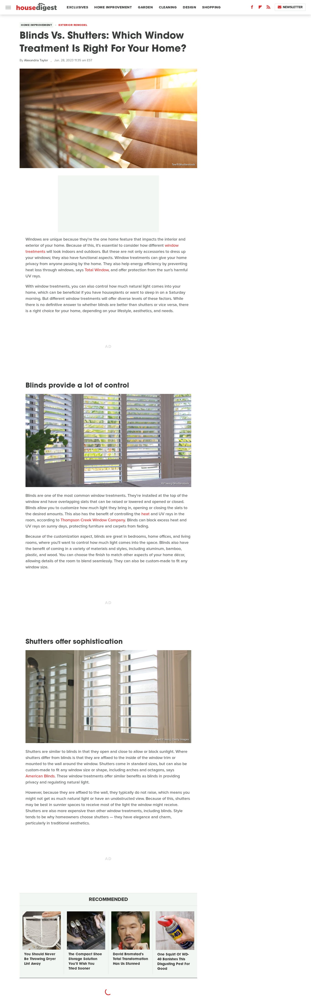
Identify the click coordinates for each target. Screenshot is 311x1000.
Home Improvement (113, 7)
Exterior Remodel (73, 25)
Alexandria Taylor (36, 60)
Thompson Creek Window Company (93, 520)
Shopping (211, 7)
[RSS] (268, 8)
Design (189, 7)
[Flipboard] (260, 8)
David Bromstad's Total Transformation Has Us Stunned (130, 959)
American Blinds (40, 776)
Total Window (97, 270)
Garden (145, 7)
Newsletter (293, 7)
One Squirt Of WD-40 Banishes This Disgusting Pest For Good (173, 962)
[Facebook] (252, 8)
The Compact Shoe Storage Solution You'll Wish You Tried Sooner (85, 961)
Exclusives (77, 7)
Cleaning (168, 7)
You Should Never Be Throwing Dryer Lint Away (40, 959)
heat (145, 514)
